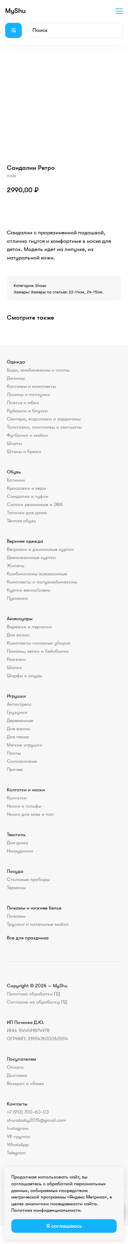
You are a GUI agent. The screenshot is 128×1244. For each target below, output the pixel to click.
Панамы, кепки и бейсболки (38, 651)
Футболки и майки (27, 435)
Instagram (18, 1128)
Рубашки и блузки (27, 410)
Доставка (17, 1075)
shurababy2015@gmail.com (36, 1120)
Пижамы (16, 916)
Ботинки (16, 480)
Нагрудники (20, 850)
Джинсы (16, 378)
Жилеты (15, 565)
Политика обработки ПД (33, 993)
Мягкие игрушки (24, 744)
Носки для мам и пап (30, 814)
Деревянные (20, 720)
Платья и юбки (23, 402)
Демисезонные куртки (31, 557)
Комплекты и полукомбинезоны (42, 581)
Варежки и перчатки (29, 626)
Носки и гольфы (24, 806)
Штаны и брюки (24, 451)
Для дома (17, 842)
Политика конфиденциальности (46, 1210)
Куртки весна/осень (29, 590)
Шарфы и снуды (24, 675)
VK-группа (18, 1136)
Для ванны (18, 728)
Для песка (18, 736)
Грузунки (17, 712)
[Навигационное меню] (119, 11)
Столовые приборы (28, 879)
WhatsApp (18, 1144)
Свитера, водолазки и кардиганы (44, 418)
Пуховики (17, 598)
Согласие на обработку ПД (37, 1002)
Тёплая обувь (21, 520)
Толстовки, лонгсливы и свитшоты (44, 427)
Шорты (14, 443)
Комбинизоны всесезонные (37, 573)
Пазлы (14, 753)
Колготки (17, 797)
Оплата (15, 1067)
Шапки (14, 667)
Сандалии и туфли (27, 496)
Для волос (18, 634)
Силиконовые (22, 761)
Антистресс (19, 704)
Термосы (16, 887)
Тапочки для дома (27, 512)
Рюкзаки (16, 659)
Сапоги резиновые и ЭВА (34, 504)
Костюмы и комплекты (31, 386)
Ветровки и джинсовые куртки (40, 549)
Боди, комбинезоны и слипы (38, 370)
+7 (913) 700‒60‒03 (28, 1112)
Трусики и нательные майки (38, 924)
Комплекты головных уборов (38, 643)
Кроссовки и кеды (26, 488)
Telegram (16, 1152)
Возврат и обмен (25, 1083)
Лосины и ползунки (28, 394)
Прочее (15, 769)
